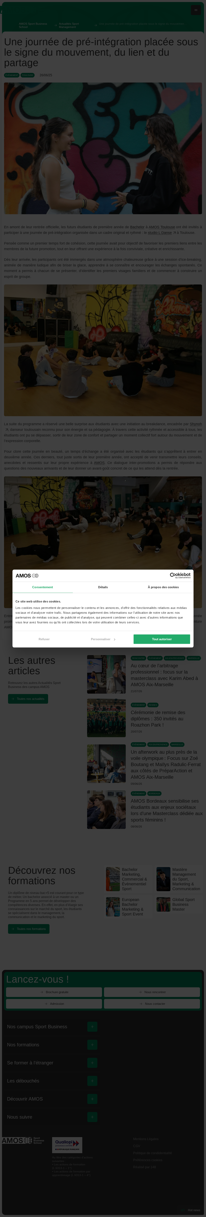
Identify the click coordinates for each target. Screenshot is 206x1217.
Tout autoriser (162, 639)
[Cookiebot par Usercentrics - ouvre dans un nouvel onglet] (173, 576)
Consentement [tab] (42, 587)
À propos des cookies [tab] (163, 587)
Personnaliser (100, 639)
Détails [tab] (103, 587)
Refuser (44, 639)
